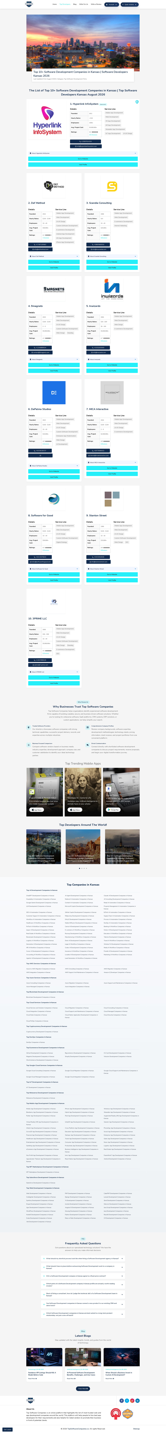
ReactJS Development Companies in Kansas (117, 1215)
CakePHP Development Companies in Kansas (118, 1193)
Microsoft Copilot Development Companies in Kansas (81, 906)
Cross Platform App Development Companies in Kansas (82, 1128)
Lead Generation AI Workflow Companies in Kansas (81, 958)
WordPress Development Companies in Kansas (41, 1211)
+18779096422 (98, 451)
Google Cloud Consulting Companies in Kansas (41, 1071)
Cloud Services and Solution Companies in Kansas (42, 1008)
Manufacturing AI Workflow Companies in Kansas (80, 937)
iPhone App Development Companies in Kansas (79, 1109)
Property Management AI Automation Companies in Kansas (120, 907)
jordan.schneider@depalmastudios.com (40, 455)
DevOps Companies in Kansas (35, 1042)
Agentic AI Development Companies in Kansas (40, 958)
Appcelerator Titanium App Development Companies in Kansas (43, 1160)
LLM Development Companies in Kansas (38, 906)
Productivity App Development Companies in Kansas (81, 1146)
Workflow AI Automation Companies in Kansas (41, 919)
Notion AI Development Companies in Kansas (118, 930)
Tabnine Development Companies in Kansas (117, 937)
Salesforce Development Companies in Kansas (40, 1183)
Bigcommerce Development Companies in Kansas (80, 1053)
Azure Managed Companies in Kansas (38, 987)
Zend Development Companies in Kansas (116, 1200)
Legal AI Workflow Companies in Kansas (77, 944)
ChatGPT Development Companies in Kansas (40, 896)
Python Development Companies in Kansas (78, 1215)
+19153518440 (98, 557)
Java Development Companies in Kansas (116, 1211)
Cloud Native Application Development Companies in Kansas (81, 1016)
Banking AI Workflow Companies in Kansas (117, 926)
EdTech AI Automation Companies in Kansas (117, 912)
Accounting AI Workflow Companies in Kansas (40, 955)
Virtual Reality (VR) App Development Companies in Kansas (42, 1123)
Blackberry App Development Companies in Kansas (42, 1112)
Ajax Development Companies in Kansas (38, 1207)
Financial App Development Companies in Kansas (41, 1135)
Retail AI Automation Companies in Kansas (117, 903)
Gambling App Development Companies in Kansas (41, 1146)
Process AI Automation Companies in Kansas (118, 919)
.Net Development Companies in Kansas (38, 1222)
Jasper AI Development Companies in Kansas (40, 930)
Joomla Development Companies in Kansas (78, 1204)
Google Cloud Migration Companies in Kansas (79, 1071)
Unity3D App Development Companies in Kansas (80, 1122)
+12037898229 (40, 660)
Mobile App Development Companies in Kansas (41, 1109)
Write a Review (96, 4)
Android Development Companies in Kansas (117, 1159)
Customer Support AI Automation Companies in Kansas (43, 916)
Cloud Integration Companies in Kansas (38, 1011)
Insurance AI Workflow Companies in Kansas (79, 951)
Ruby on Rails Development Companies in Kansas (80, 1218)
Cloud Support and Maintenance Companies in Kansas (82, 1011)
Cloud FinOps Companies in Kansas (37, 1021)
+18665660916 (98, 245)
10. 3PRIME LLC (37, 618)
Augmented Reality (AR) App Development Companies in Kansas (121, 1117)
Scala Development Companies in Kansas (39, 1218)
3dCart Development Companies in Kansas (39, 1053)
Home (55, 4)
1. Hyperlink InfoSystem (84, 103)
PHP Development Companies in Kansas (77, 1193)
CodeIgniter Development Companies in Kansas (41, 1197)
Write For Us (83, 4)
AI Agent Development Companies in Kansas (79, 896)
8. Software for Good (40, 515)
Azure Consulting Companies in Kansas (38, 983)
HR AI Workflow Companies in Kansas (38, 948)
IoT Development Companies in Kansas (38, 1087)
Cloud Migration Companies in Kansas (77, 1008)
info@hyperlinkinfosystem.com (87, 146)
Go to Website (83, 159)
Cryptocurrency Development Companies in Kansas (42, 1032)
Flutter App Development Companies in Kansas (40, 1116)
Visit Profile (83, 165)
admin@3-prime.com (41, 665)
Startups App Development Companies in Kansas (80, 1135)
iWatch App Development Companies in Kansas (41, 1128)
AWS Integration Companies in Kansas (38, 972)
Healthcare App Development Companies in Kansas (42, 1139)
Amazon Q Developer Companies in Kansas (117, 972)
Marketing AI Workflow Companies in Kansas (118, 955)
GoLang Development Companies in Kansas (78, 1211)
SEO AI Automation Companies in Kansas (39, 912)
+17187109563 (40, 245)
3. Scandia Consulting (99, 202)
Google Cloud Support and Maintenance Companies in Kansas (121, 1072)
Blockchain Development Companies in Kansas (40, 997)
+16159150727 (40, 451)
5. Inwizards (93, 306)
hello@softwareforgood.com (41, 562)
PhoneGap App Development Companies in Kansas (119, 1128)
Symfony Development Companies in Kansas (40, 1200)
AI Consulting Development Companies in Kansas (119, 899)
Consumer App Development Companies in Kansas (80, 1142)
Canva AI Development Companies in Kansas (79, 926)
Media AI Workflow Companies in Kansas (116, 948)
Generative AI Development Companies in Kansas (41, 944)
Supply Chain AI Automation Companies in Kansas (119, 916)
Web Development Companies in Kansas (38, 1193)
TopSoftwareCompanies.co (78, 1429)
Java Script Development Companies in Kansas (118, 1207)
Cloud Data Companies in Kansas (36, 1015)
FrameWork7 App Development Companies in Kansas (120, 1155)
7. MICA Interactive (97, 409)
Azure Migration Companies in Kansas (77, 983)
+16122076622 (40, 557)
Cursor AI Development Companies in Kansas (40, 951)
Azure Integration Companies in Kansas (77, 987)
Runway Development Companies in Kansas (78, 933)
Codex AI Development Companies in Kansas (79, 948)
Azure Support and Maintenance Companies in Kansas (120, 983)
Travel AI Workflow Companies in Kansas (117, 941)
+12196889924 (40, 348)
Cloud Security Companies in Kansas (115, 1015)
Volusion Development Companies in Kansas (118, 1056)
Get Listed (7, 1429)
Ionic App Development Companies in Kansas (79, 1155)
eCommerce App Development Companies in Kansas (42, 1149)
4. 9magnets (35, 306)
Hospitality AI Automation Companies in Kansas (41, 899)
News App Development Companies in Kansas (118, 1142)
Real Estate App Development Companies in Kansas (120, 1149)
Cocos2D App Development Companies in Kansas (41, 1132)
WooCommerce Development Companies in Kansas (42, 1060)
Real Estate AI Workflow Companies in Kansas (40, 933)
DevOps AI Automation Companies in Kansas (118, 923)
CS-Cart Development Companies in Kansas (117, 1053)
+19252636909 (98, 348)
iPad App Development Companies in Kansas (79, 1116)
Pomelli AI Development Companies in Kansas (118, 951)
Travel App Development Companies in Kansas (79, 1139)
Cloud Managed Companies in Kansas (115, 1011)
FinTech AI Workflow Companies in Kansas (39, 926)
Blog (74, 4)
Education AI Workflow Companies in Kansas (118, 933)
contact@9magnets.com (41, 352)
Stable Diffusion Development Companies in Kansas (81, 923)
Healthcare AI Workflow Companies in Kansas (40, 923)
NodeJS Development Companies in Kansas (39, 1215)
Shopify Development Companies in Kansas (78, 1056)
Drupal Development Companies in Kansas (39, 1204)
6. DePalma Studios (39, 409)
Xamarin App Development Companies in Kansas (119, 1122)
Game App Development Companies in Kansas (118, 1139)
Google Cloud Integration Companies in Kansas (80, 1077)
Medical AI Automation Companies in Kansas (79, 899)
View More (82, 1389)
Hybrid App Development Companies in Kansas (79, 1112)
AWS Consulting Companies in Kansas (77, 969)
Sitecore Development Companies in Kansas (117, 1204)
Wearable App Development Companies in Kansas (119, 1112)
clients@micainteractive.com (99, 455)
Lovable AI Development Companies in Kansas (79, 955)
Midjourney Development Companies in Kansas (79, 916)
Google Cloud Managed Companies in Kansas (40, 1077)
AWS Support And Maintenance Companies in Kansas (81, 972)
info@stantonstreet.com (99, 562)
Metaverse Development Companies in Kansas (40, 1098)
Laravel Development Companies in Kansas (117, 1197)
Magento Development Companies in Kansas (40, 1056)
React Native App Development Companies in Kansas (81, 1159)
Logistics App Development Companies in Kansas (119, 1146)
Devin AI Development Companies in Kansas (78, 941)
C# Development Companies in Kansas (116, 1218)
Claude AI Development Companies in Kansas (118, 896)
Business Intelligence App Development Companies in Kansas (81, 1150)
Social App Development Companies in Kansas (118, 1132)
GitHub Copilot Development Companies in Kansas (80, 912)
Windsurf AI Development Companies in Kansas (118, 944)
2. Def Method (36, 202)
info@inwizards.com (99, 352)
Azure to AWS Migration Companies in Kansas (40, 969)
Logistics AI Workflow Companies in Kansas (40, 941)
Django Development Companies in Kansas (78, 1197)
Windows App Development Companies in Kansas (119, 1109)
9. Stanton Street (96, 515)
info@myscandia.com (99, 249)
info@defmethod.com (41, 249)
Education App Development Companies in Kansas (80, 1132)
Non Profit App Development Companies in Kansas (42, 1155)
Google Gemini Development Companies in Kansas (42, 903)
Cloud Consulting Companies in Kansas (116, 1008)
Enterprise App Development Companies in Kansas (119, 1135)
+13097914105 (86, 141)
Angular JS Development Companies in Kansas (79, 1207)
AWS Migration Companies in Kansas (115, 969)
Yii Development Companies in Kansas (77, 1200)
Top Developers (65, 4)
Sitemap (136, 1429)
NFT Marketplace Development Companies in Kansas (42, 1172)
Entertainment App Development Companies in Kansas (43, 1142)
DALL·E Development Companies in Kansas (78, 919)
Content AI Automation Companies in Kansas (79, 903)
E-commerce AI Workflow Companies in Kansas (80, 930)
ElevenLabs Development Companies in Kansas (41, 937)
